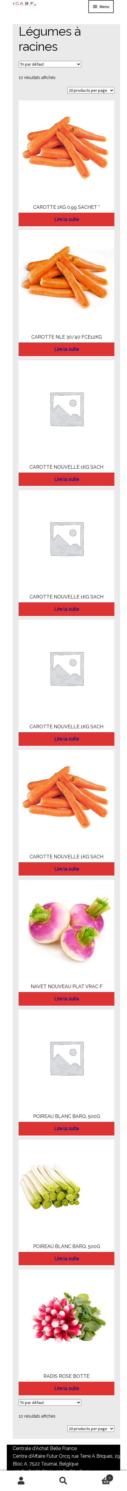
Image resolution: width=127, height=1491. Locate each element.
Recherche (63, 1481)
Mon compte (21, 1481)
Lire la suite (66, 219)
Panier (98, 1476)
